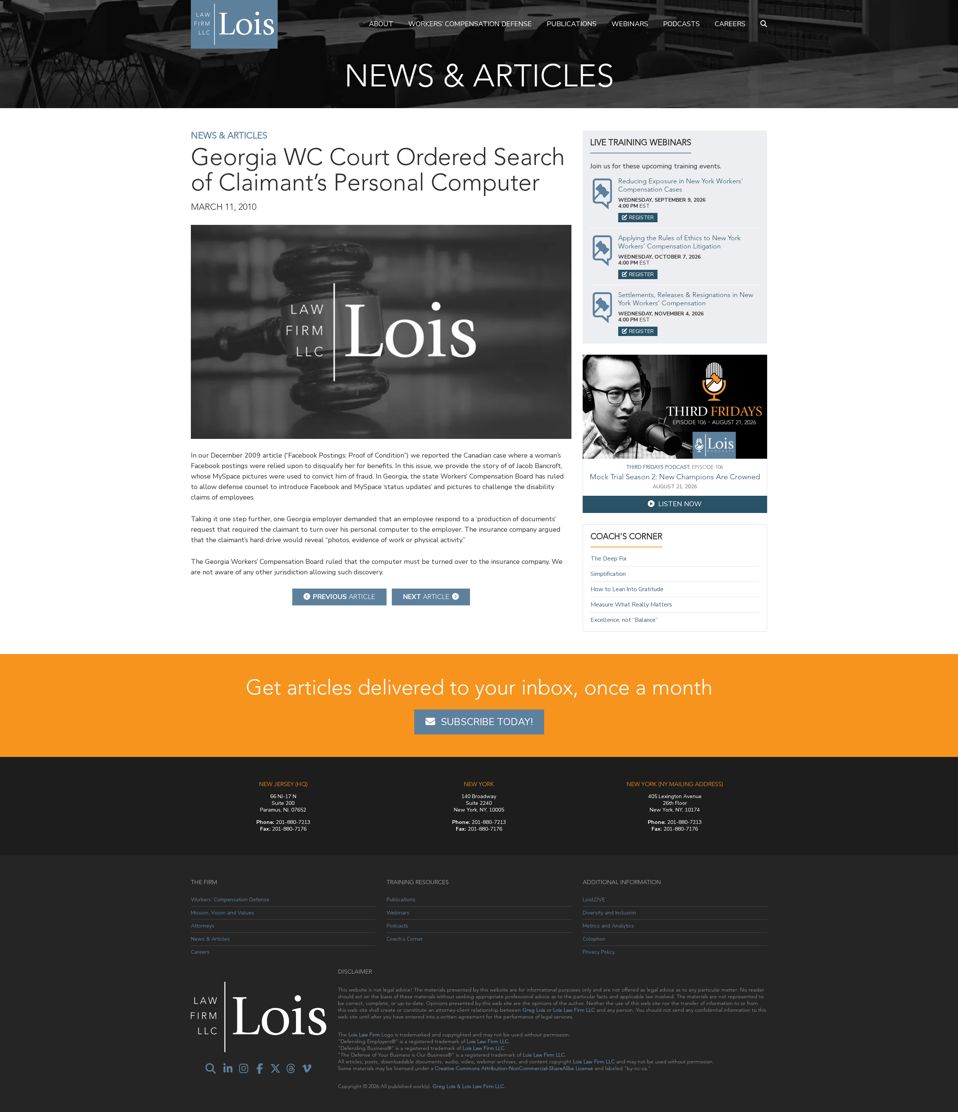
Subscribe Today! (487, 721)
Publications (572, 23)
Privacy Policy (599, 952)
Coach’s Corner (405, 939)
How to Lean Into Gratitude (627, 589)
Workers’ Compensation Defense (470, 23)
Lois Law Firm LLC (574, 1009)
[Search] (763, 24)
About (381, 23)
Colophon (594, 939)
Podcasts (681, 23)
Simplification (608, 574)
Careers (730, 23)
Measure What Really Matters (631, 605)
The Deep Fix (608, 559)
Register (641, 217)
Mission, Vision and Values (222, 912)
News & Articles (229, 135)
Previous (344, 596)
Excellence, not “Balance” (624, 620)
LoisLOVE (594, 899)
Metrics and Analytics (608, 925)
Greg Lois (533, 1009)
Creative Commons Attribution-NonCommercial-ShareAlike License (514, 1068)
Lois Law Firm (364, 1034)
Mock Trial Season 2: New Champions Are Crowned (675, 476)
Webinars (629, 23)
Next (426, 596)
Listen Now (680, 504)
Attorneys (202, 925)
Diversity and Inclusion (609, 912)
